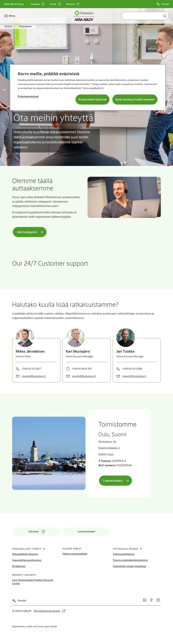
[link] (38, 4)
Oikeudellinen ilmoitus (25, 554)
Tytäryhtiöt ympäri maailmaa (129, 566)
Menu (12, 15)
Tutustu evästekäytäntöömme (130, 560)
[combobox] (145, 16)
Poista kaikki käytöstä (92, 99)
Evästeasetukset (28, 96)
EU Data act (19, 566)
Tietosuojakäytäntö (92, 88)
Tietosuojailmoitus (123, 554)
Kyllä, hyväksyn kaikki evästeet (134, 99)
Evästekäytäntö (72, 88)
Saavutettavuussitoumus (26, 560)
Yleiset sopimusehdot (74, 553)
